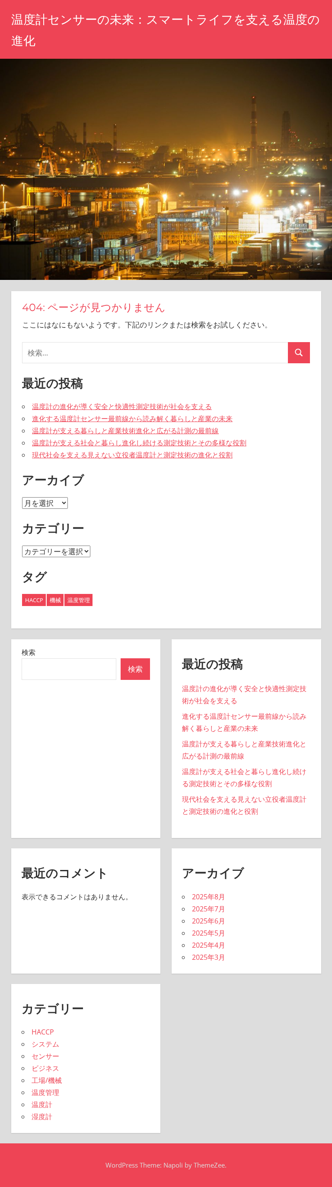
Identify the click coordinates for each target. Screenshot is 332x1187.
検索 (28, 652)
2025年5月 (208, 933)
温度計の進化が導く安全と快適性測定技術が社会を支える (122, 406)
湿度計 (42, 1116)
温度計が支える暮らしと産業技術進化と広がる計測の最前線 (125, 430)
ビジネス (45, 1068)
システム (45, 1044)
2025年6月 (208, 921)
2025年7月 (208, 909)
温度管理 (78, 600)
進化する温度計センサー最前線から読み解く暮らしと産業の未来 (132, 418)
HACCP (34, 600)
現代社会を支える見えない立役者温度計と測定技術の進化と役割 (132, 455)
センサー (45, 1056)
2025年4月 (208, 945)
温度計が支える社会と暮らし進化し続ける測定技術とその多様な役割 (139, 443)
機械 (55, 600)
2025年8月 (208, 896)
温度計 (42, 1104)
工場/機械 (47, 1080)
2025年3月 (208, 957)
